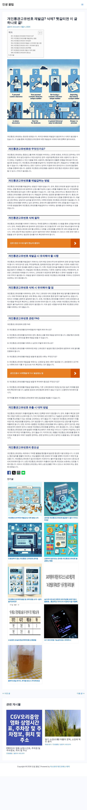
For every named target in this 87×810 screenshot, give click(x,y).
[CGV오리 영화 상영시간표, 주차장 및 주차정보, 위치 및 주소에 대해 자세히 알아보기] (24, 727)
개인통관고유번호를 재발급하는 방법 (25, 38)
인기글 (12, 55)
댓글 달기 (48, 744)
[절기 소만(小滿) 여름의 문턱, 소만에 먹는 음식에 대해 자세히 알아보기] (63, 723)
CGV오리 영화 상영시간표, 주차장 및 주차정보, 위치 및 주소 (23, 749)
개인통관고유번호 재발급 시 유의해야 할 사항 (27, 43)
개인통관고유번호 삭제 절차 (22, 41)
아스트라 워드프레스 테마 (60, 767)
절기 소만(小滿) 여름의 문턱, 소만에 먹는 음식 (63, 740)
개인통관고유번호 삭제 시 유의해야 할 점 (26, 45)
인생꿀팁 (9, 753)
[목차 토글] (38, 33)
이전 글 (6, 693)
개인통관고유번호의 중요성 (22, 52)
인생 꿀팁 (8, 4)
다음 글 (81, 693)
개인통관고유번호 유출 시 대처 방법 (24, 50)
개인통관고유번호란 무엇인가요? (23, 36)
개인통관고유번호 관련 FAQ (22, 48)
